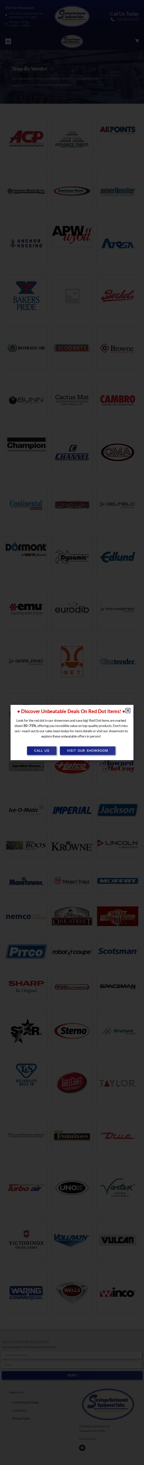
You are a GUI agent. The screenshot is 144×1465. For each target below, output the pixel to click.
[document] (72, 732)
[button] (128, 710)
